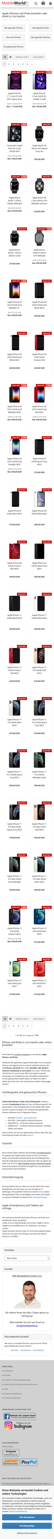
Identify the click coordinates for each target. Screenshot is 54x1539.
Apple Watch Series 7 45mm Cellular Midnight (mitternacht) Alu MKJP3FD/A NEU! (14, 201)
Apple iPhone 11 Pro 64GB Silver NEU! (14, 722)
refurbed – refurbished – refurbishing (27, 1350)
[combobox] (22, 57)
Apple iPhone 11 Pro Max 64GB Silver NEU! (39, 879)
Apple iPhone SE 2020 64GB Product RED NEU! (39, 357)
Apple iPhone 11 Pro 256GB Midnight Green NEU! (39, 775)
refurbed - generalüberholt (26, 1118)
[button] (5, 57)
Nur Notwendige (27, 1526)
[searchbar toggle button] (36, 3)
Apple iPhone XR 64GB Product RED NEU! (14, 566)
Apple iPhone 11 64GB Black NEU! (14, 616)
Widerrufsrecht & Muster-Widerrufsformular (21, 1384)
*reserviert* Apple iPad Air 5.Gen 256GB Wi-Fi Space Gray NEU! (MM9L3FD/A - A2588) (14, 148)
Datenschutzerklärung (18, 1511)
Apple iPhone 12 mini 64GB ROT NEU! (39, 983)
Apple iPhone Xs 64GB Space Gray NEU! (39, 566)
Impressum (8, 1371)
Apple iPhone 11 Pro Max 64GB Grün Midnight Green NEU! (14, 879)
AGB (6, 1389)
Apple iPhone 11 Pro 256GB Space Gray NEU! (14, 775)
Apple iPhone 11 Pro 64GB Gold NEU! (39, 670)
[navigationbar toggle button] (50, 3)
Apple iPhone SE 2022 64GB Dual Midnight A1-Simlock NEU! (14, 305)
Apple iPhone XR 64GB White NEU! (39, 512)
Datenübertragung (39, 1197)
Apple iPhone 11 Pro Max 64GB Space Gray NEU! (14, 827)
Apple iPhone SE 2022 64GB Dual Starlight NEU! (14, 461)
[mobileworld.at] (14, 3)
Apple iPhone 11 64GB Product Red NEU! (14, 670)
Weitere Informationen (27, 1533)
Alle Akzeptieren (27, 1517)
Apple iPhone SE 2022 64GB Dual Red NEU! (39, 409)
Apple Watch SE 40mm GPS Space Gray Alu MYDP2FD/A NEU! (39, 148)
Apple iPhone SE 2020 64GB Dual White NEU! (14, 357)
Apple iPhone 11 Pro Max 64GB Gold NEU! (39, 827)
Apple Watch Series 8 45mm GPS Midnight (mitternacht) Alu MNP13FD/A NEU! (39, 253)
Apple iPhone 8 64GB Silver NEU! (14, 512)
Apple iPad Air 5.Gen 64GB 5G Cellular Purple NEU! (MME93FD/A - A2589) (39, 96)
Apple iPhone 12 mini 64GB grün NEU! (14, 983)
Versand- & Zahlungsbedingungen (17, 1380)
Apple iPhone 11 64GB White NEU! (39, 616)
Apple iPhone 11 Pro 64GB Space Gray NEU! (39, 722)
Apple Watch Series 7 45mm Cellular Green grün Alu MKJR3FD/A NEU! (14, 253)
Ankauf (30, 1135)
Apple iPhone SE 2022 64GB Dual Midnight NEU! (14, 409)
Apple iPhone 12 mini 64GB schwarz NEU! (14, 931)
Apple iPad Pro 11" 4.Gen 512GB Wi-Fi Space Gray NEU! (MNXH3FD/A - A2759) (14, 96)
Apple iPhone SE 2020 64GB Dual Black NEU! (39, 305)
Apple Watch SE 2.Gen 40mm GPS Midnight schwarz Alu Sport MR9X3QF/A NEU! (39, 201)
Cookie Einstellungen (12, 1398)
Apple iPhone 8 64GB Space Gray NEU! (39, 461)
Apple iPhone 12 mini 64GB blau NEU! (39, 931)
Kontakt (7, 1375)
